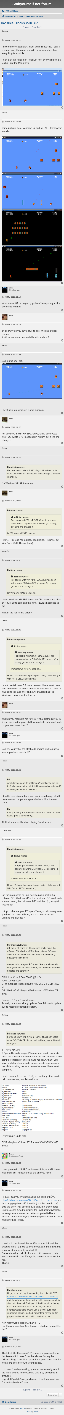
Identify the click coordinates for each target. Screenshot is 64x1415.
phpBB (22, 1408)
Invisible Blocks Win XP (19, 23)
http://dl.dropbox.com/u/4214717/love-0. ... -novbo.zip (29, 1200)
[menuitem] (5, 11)
